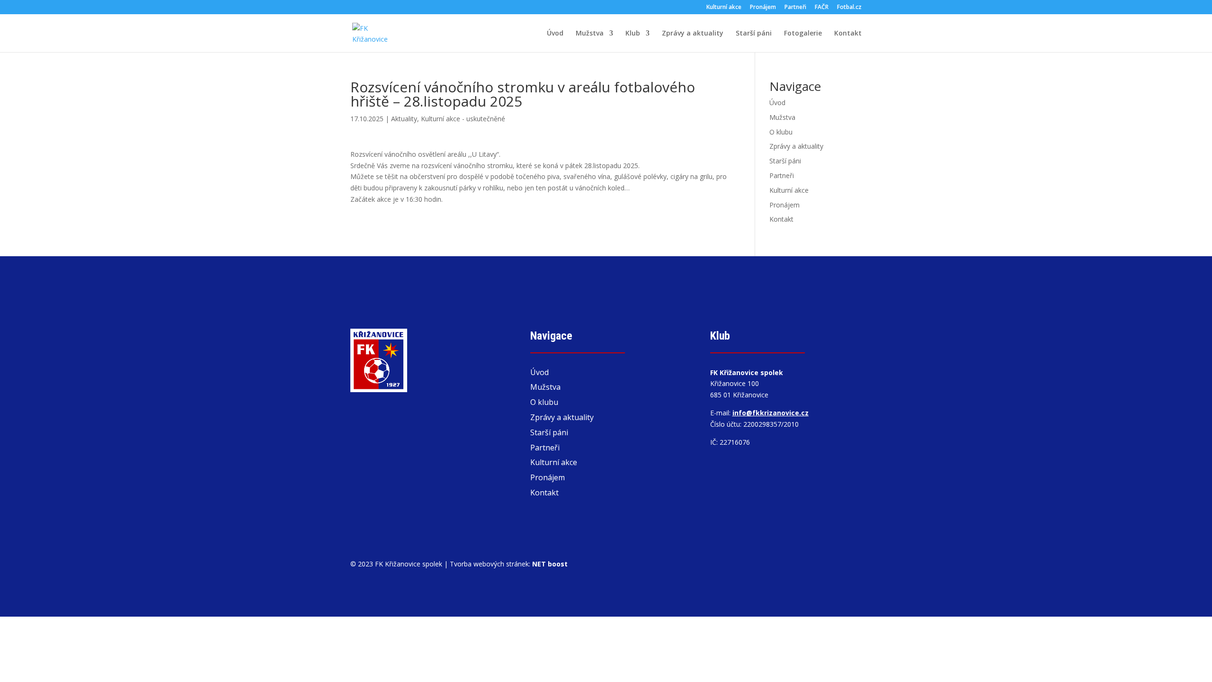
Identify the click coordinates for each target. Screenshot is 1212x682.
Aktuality (404, 118)
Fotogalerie (803, 33)
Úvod (555, 33)
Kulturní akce (723, 7)
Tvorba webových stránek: (509, 563)
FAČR (822, 7)
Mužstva (590, 33)
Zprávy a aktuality (692, 33)
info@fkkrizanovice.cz (770, 412)
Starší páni (754, 33)
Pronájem (763, 7)
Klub (632, 33)
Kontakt (848, 33)
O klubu (781, 131)
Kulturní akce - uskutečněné (463, 118)
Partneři (795, 7)
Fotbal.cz (849, 7)
